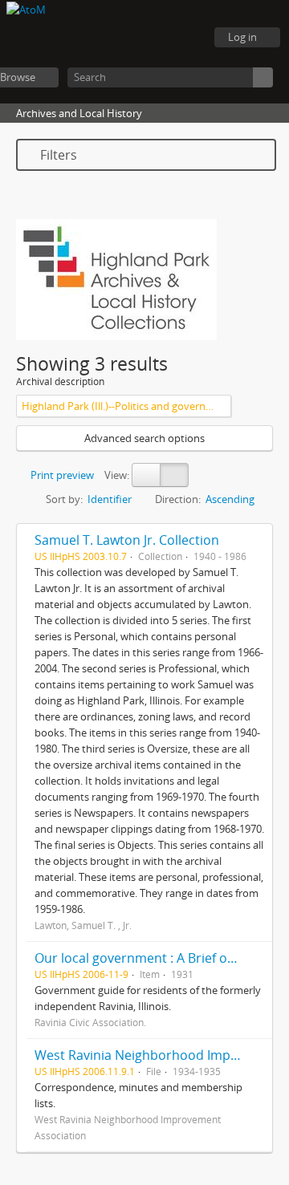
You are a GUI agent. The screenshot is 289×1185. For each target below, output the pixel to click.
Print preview (61, 475)
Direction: (178, 499)
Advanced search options (144, 438)
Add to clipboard (256, 540)
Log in (242, 37)
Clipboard (104, 38)
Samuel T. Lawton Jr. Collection (127, 540)
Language (144, 38)
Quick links (185, 38)
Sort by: (64, 499)
